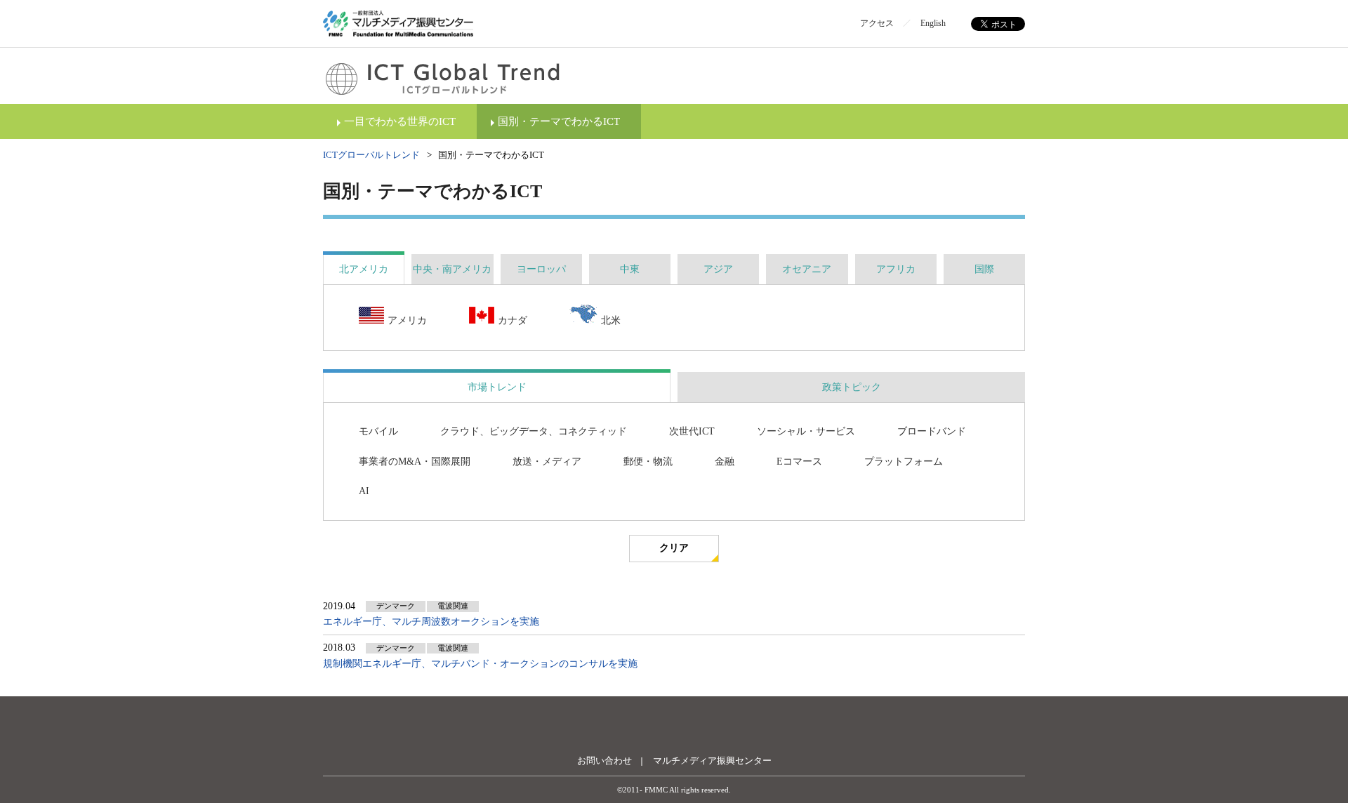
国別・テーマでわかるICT (559, 121)
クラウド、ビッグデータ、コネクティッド (533, 431)
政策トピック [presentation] (851, 387)
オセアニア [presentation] (806, 269)
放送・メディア (547, 461)
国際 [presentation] (984, 269)
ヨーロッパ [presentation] (541, 269)
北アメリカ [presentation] (363, 269)
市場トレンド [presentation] (497, 387)
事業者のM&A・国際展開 (414, 461)
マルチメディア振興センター (712, 760)
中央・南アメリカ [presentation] (452, 269)
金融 (724, 461)
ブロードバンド (931, 431)
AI (364, 491)
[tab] (363, 269)
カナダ (512, 320)
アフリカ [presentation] (896, 269)
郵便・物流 (648, 461)
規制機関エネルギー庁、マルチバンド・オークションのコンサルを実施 (480, 663)
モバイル (378, 431)
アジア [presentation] (718, 269)
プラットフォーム (903, 461)
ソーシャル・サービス (806, 431)
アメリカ (407, 320)
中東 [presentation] (630, 269)
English (933, 23)
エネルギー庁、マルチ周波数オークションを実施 (431, 621)
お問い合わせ (604, 760)
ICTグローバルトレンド (371, 155)
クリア (674, 548)
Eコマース (799, 461)
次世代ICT (692, 431)
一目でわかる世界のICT (400, 121)
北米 (611, 320)
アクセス (877, 23)
